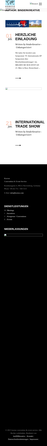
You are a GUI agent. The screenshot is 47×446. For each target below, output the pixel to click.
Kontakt (30, 436)
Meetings (10, 210)
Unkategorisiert (23, 47)
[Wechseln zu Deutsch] (34, 3)
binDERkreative (19, 436)
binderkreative (33, 44)
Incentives (11, 213)
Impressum (34, 439)
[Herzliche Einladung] (23, 23)
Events (9, 219)
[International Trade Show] (23, 101)
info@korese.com (17, 193)
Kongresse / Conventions (16, 216)
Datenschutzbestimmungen (18, 439)
